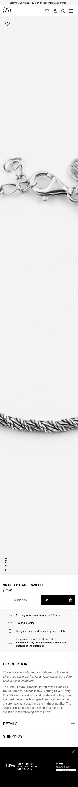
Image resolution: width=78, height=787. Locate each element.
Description (15, 664)
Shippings (13, 736)
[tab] (39, 664)
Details (10, 723)
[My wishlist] (47, 11)
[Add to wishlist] (7, 23)
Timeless (6, 564)
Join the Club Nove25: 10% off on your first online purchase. (39, 2)
